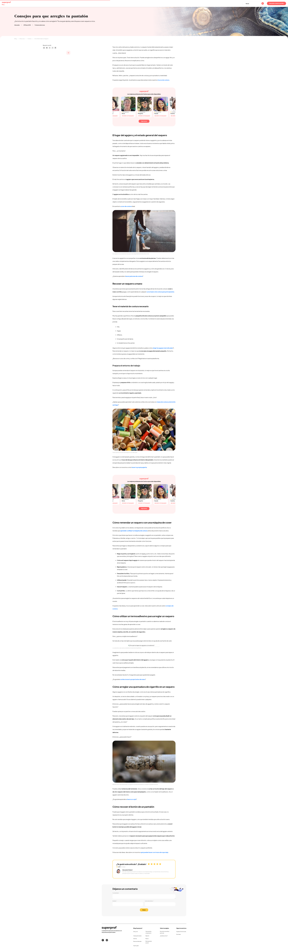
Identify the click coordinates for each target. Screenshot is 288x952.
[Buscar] (262, 3)
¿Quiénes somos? (164, 935)
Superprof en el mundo (181, 931)
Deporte (147, 935)
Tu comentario (115, 893)
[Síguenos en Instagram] (107, 940)
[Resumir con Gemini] (50, 48)
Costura (29, 38)
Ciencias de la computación (148, 932)
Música (147, 938)
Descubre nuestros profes (276, 3)
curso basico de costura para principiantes (160, 292)
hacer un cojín (131, 799)
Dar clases (178, 934)
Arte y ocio (22, 38)
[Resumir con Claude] (47, 48)
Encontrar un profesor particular (164, 932)
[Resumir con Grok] (52, 48)
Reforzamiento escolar (149, 942)
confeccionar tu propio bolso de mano (132, 679)
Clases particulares (137, 935)
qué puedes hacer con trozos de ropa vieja (154, 852)
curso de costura (126, 206)
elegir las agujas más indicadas (163, 348)
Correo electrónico (149, 901)
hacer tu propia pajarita (139, 467)
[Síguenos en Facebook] (103, 940)
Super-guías (136, 945)
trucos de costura (163, 80)
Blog (15, 38)
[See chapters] (68, 52)
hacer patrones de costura (134, 276)
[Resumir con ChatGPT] (44, 48)
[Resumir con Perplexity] (55, 48)
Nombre (114, 901)
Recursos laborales (137, 941)
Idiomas (135, 938)
